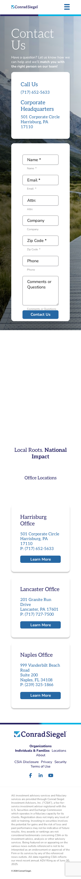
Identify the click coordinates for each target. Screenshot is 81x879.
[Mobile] (67, 7)
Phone (31, 269)
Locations (59, 750)
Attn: (30, 209)
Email (31, 188)
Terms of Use (40, 766)
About (40, 755)
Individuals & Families (32, 750)
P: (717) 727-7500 (37, 614)
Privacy (46, 762)
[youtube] (51, 775)
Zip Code (33, 249)
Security (60, 762)
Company (32, 229)
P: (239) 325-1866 (36, 684)
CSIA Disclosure (26, 762)
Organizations (40, 746)
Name (31, 168)
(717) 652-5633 (35, 92)
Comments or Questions (41, 309)
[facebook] (30, 775)
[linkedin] (40, 775)
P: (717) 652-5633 (37, 548)
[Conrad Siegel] (24, 7)
